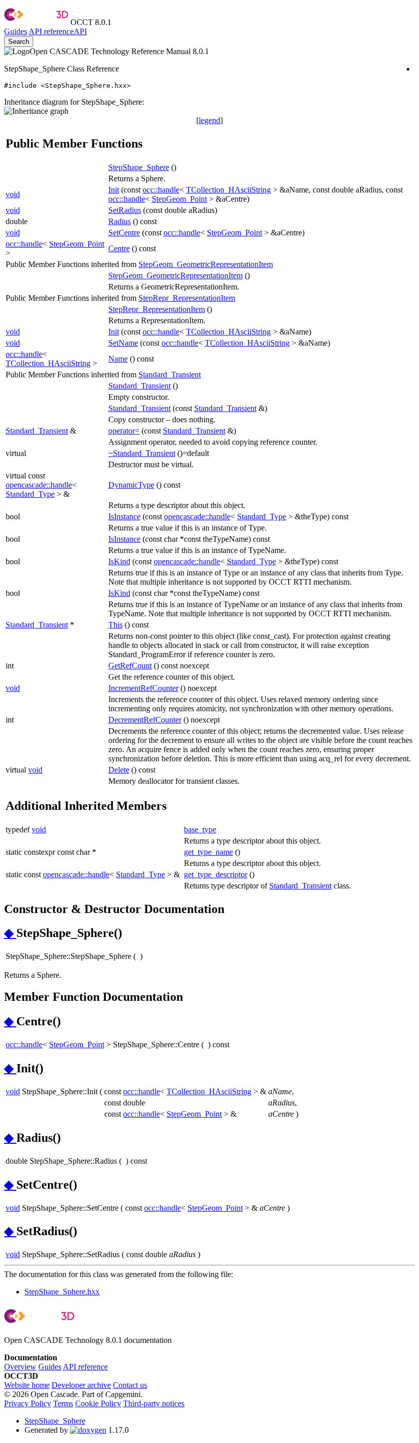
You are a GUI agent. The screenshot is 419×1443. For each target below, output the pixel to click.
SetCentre (124, 232)
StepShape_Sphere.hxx (62, 1291)
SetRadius (124, 210)
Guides (15, 31)
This (115, 624)
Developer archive (81, 1385)
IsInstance (124, 516)
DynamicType (131, 484)
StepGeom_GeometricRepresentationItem (205, 264)
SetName (123, 343)
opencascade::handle (39, 484)
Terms (63, 1403)
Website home (27, 1385)
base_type (200, 829)
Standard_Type (30, 494)
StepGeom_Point (179, 199)
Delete (118, 769)
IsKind (119, 561)
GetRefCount (130, 665)
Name (118, 358)
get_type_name (208, 852)
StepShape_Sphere (138, 167)
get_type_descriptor (215, 874)
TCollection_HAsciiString (228, 189)
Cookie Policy (98, 1403)
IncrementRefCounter (143, 688)
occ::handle (161, 189)
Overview (20, 1366)
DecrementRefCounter (144, 719)
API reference (85, 1366)
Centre (119, 248)
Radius (119, 221)
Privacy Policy (27, 1403)
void (13, 194)
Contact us (130, 1385)
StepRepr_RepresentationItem (186, 298)
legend (209, 120)
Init (113, 189)
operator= (123, 430)
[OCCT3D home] (36, 22)
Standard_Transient (169, 374)
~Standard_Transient (141, 453)
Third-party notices (153, 1403)
